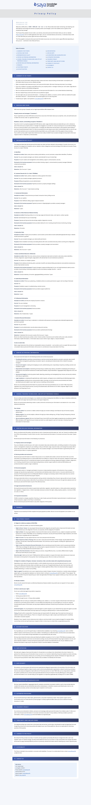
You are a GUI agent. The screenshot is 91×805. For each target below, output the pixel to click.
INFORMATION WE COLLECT (23, 55)
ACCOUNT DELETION (22, 69)
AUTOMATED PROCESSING (53, 57)
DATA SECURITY (50, 53)
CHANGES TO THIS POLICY (53, 63)
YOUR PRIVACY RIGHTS (22, 67)
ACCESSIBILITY (50, 65)
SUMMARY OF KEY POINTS (23, 51)
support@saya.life (26, 773)
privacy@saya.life (39, 98)
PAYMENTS (19, 65)
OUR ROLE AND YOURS (22, 53)
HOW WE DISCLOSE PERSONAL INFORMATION (28, 63)
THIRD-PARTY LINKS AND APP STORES (56, 61)
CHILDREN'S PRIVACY (52, 59)
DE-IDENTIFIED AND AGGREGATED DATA (56, 55)
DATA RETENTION (51, 51)
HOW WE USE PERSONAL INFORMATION (26, 57)
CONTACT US (50, 67)
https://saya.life (20, 34)
